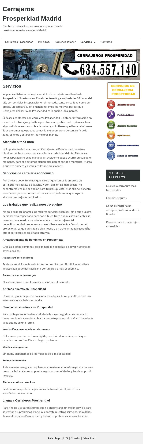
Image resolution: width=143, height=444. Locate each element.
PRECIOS (44, 42)
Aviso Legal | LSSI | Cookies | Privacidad (71, 438)
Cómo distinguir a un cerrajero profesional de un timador (122, 210)
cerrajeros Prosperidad (46, 118)
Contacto (106, 42)
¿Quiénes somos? (65, 42)
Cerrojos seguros (116, 198)
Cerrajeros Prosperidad (19, 42)
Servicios (86, 42)
